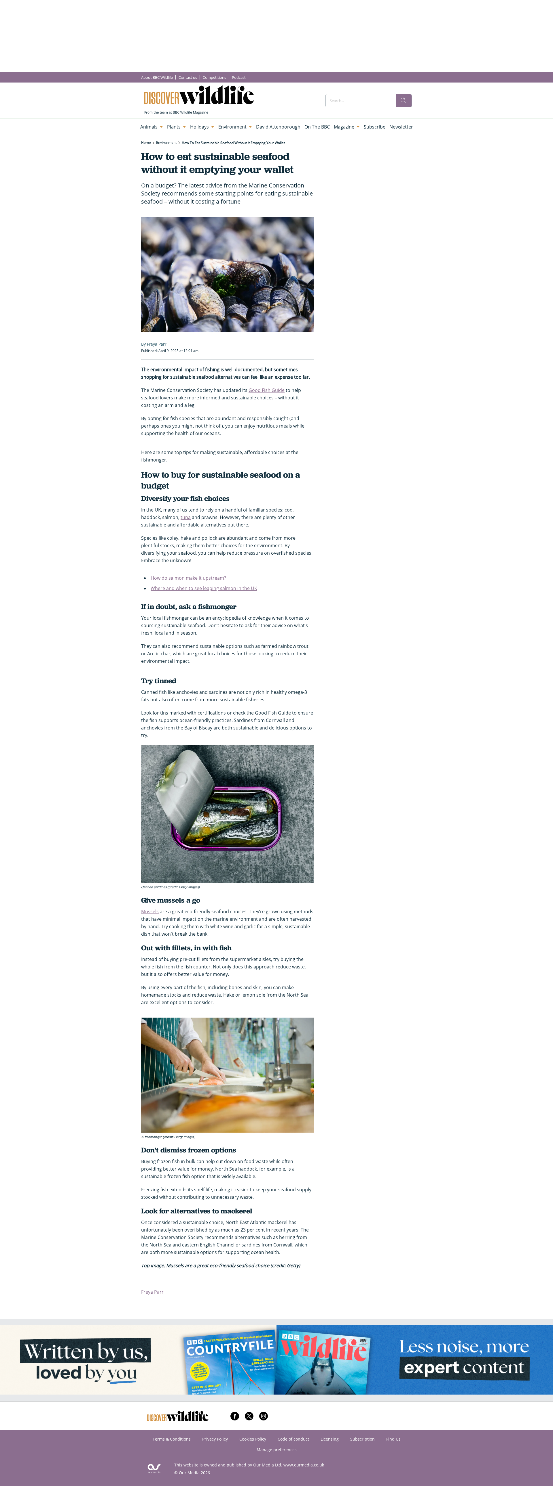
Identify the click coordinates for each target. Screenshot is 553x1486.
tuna (186, 517)
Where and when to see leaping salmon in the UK (204, 588)
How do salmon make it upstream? (188, 578)
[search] (404, 100)
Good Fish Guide (267, 390)
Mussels (150, 911)
